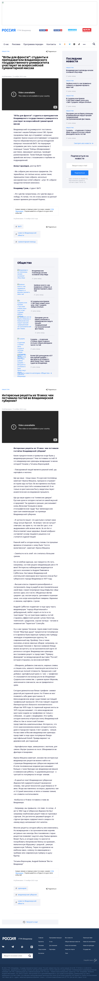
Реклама (16, 44)
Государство (87, 949)
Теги (66, 953)
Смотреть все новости (82, 143)
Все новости (69, 938)
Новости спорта (70, 949)
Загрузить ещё (32, 922)
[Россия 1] (43, 31)
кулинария (22, 888)
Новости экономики (89, 941)
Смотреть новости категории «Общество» (33, 373)
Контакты (51, 44)
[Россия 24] (58, 31)
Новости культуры (88, 945)
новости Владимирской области (27, 234)
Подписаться (80, 173)
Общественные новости (72, 941)
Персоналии (42, 949)
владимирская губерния (27, 895)
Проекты (41, 941)
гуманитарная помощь (27, 242)
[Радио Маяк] (87, 32)
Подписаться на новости (80, 157)
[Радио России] (72, 31)
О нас (6, 44)
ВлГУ (20, 226)
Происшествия (87, 938)
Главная (40, 938)
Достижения (53, 945)
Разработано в (89, 960)
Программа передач (33, 44)
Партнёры (52, 949)
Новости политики (70, 945)
